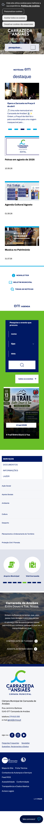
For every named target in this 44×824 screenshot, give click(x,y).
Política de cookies (30, 6)
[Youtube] (24, 735)
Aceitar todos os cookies (14, 18)
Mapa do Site (7, 768)
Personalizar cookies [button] (13, 11)
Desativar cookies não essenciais (18, 24)
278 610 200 (14, 717)
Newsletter (26, 743)
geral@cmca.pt (14, 720)
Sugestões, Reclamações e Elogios (15, 746)
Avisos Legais (8, 791)
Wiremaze (38, 799)
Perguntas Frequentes (10, 743)
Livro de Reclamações (9, 760)
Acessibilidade (23, 759)
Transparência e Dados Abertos (15, 786)
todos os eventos (25, 379)
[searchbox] (22, 47)
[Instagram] (18, 735)
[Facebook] (13, 735)
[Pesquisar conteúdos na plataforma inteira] (33, 47)
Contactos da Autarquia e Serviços (17, 773)
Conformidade (22, 782)
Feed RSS (6, 777)
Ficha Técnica (21, 768)
